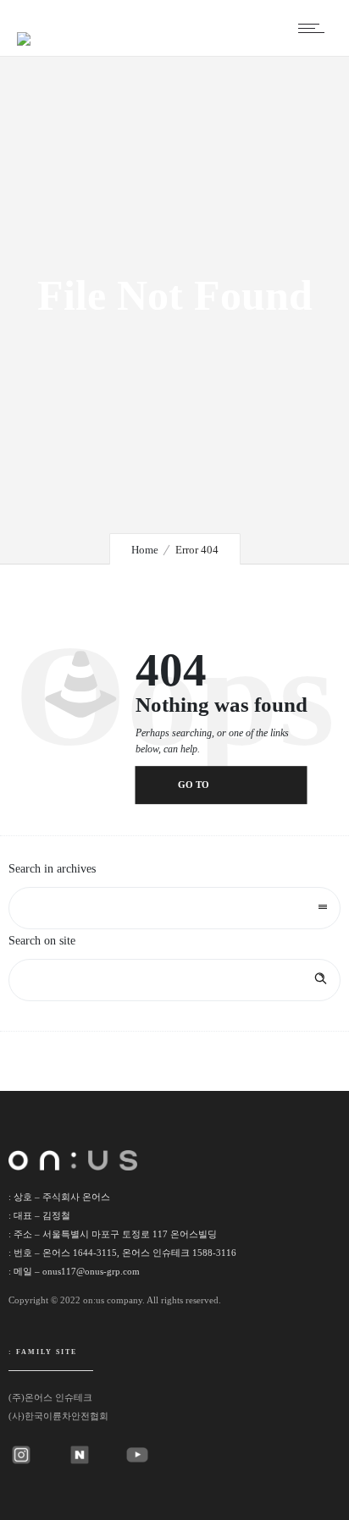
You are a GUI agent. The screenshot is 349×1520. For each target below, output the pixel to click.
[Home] (23, 28)
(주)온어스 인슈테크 (50, 1397)
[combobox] (174, 908)
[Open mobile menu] (315, 28)
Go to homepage (205, 792)
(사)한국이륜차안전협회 (58, 1416)
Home (144, 549)
